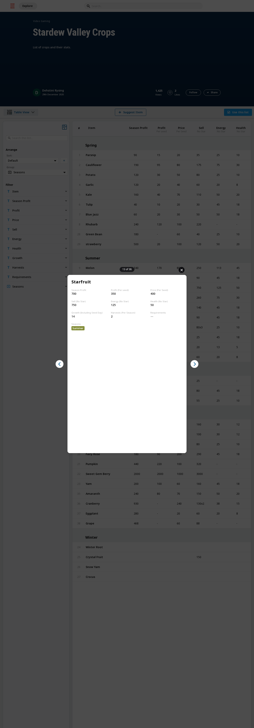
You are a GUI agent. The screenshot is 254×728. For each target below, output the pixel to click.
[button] (60, 364)
